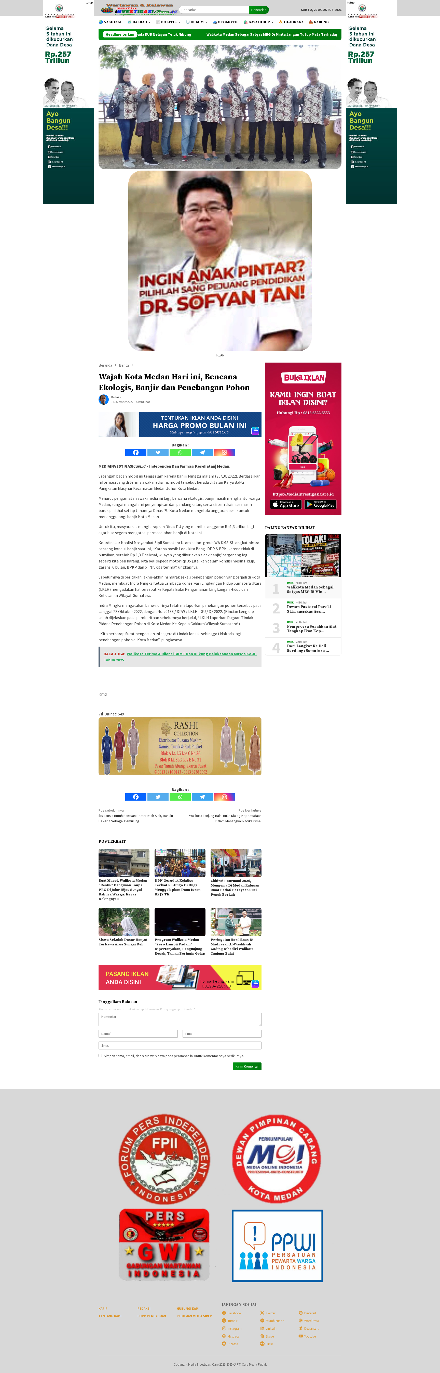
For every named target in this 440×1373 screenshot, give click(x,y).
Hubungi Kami (188, 1308)
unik (290, 583)
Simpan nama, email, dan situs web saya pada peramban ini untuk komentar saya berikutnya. (174, 1056)
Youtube (310, 1336)
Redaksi (144, 1308)
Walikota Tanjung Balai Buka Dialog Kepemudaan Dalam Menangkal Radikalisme (225, 815)
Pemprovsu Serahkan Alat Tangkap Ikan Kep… (312, 629)
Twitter (270, 1313)
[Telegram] (202, 452)
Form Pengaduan (152, 1316)
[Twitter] (158, 452)
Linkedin (271, 1328)
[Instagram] (224, 452)
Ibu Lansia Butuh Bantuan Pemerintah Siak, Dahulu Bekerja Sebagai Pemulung (136, 815)
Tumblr (232, 1321)
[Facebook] (135, 452)
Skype (270, 1336)
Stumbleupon (275, 1321)
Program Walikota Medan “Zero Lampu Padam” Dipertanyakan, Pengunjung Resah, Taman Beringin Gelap (180, 947)
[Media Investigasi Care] (139, 9)
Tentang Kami (110, 1316)
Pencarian (258, 9)
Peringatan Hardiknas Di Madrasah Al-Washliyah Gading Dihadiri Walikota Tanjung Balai (232, 947)
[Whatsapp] (180, 452)
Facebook (234, 1313)
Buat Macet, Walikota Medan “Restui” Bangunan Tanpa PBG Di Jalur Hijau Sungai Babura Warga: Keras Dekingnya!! (123, 889)
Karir (103, 1308)
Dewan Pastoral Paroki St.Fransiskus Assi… (309, 609)
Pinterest (310, 1313)
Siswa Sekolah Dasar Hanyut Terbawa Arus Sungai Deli (123, 942)
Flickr (269, 1344)
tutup (89, 2)
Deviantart (311, 1328)
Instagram (235, 1328)
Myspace (233, 1336)
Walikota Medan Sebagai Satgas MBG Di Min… (310, 589)
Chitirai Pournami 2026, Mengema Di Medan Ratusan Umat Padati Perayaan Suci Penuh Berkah (235, 888)
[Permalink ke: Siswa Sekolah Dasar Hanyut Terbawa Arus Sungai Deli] (124, 922)
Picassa (233, 1344)
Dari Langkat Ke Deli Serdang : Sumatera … (308, 648)
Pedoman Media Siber (194, 1316)
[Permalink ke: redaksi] (104, 399)
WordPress (311, 1321)
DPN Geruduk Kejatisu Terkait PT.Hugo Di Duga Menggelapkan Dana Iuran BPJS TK (177, 887)
